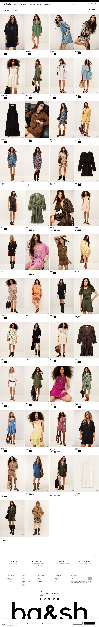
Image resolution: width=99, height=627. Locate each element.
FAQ (8, 576)
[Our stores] (88, 4)
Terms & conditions (10, 579)
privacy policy (85, 581)
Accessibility (9, 582)
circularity (40, 581)
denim (23, 584)
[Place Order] (95, 4)
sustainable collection (42, 576)
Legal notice (9, 581)
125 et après (56, 578)
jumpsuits (23, 576)
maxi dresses (24, 585)
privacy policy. (14, 625)
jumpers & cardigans (26, 581)
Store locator (56, 581)
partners (39, 579)
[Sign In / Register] (92, 4)
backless (23, 582)
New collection (57, 579)
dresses (23, 575)
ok (90, 578)
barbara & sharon (57, 576)
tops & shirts (24, 578)
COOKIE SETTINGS (78, 623)
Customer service (10, 575)
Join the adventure (57, 575)
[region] (49, 623)
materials (39, 578)
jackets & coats (25, 579)
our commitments (41, 575)
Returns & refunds (10, 578)
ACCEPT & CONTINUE (89, 623)
